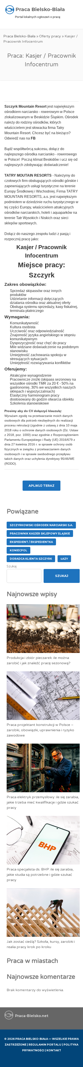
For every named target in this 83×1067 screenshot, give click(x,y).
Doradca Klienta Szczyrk (31, 558)
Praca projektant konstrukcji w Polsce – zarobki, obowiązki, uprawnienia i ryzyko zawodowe (40, 730)
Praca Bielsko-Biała (19, 36)
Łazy (64, 558)
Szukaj (12, 566)
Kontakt (53, 1050)
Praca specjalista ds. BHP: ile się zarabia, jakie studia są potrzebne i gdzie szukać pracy (40, 874)
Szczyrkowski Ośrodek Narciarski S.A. (41, 525)
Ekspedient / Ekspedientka (31, 542)
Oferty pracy (50, 36)
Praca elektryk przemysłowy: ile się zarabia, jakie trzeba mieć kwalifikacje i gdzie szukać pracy (43, 802)
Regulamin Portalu (45, 1044)
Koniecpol (18, 550)
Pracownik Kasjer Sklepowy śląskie (40, 533)
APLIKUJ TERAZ (41, 486)
